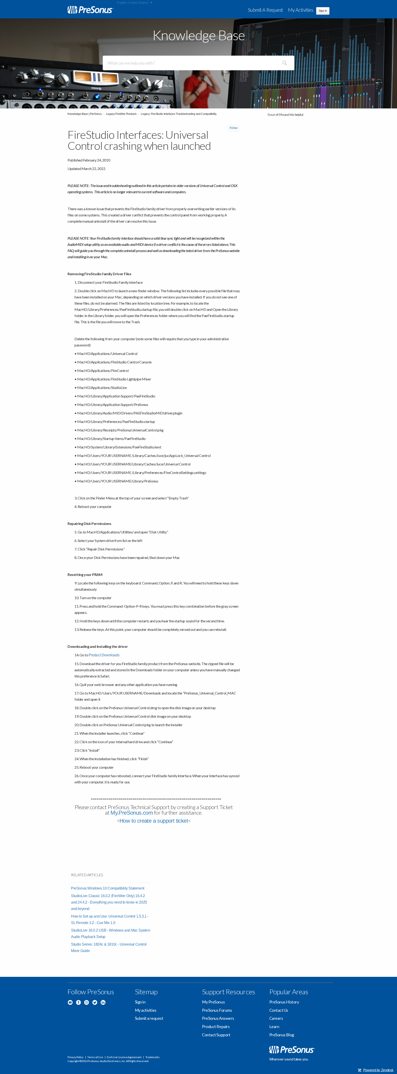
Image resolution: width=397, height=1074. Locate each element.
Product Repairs (216, 1026)
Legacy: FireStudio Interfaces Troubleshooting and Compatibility (178, 114)
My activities (300, 10)
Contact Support (216, 1034)
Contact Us (278, 1010)
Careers (276, 1018)
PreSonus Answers (218, 1018)
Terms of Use (95, 1057)
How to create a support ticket (153, 821)
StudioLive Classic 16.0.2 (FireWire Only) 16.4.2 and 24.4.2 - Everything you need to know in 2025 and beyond (109, 902)
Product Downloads (104, 655)
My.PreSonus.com (132, 813)
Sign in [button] (323, 10)
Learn (274, 1026)
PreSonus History (284, 1001)
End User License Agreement (124, 1057)
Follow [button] (234, 128)
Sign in (140, 1001)
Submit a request (265, 10)
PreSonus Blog (281, 1034)
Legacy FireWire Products (121, 114)
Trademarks (152, 1057)
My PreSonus (213, 1001)
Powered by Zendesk (378, 1070)
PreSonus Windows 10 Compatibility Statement (107, 888)
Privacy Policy (75, 1057)
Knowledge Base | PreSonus (85, 114)
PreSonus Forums (217, 1010)
